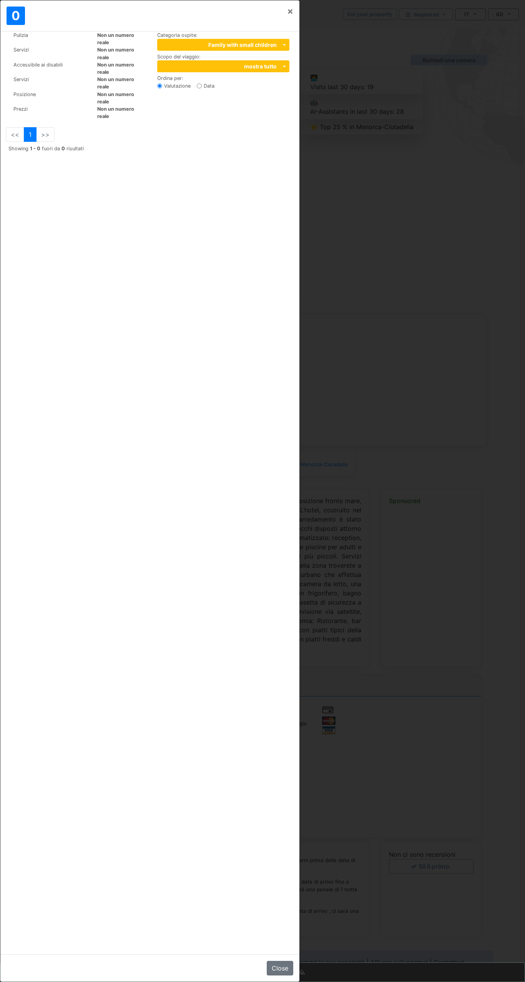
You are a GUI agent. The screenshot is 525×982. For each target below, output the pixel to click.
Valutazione (177, 86)
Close (280, 968)
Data (209, 86)
